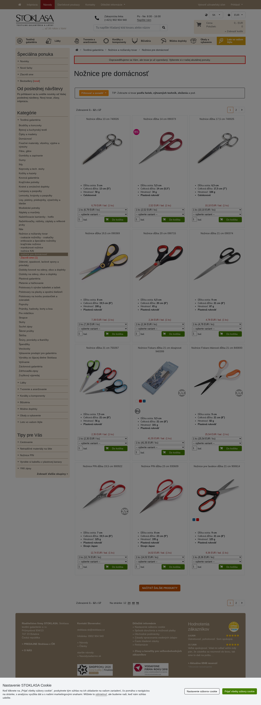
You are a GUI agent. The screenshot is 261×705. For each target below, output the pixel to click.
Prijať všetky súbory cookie (240, 691)
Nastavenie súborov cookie (202, 691)
